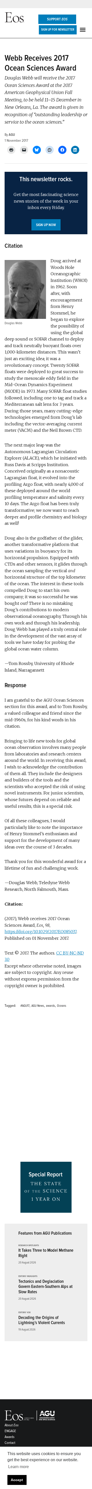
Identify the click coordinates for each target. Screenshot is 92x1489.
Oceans (61, 1006)
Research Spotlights (28, 1245)
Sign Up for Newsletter (57, 30)
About (12, 1425)
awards (50, 1006)
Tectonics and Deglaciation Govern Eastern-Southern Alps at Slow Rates (45, 1287)
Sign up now (46, 225)
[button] (46, 203)
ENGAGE (10, 1431)
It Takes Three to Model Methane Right (45, 1253)
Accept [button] (17, 1480)
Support (57, 19)
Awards (10, 1437)
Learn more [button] (18, 1467)
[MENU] (83, 29)
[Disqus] (46, 1086)
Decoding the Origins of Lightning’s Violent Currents (41, 1320)
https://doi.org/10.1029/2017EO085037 (40, 931)
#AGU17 (24, 1006)
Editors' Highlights (27, 1276)
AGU (12, 135)
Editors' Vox (24, 1312)
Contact (10, 1443)
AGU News (37, 1006)
